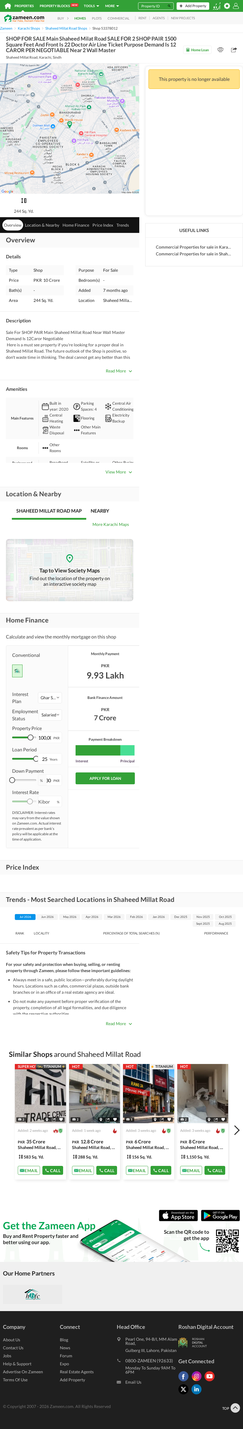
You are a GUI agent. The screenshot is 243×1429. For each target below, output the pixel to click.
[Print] (220, 50)
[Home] (8, 6)
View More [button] (115, 471)
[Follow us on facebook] (184, 1381)
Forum (66, 1355)
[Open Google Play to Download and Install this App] (220, 1219)
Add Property (72, 1379)
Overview (13, 225)
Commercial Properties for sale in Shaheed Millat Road (194, 253)
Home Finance (76, 225)
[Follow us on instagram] (197, 1381)
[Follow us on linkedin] (197, 1394)
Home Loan (200, 50)
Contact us (13, 1347)
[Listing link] (40, 1122)
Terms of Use (15, 1379)
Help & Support (17, 1363)
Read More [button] (116, 370)
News (65, 1347)
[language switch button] (216, 6)
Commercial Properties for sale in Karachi (194, 246)
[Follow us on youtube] (211, 1381)
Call (55, 1170)
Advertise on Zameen (23, 1371)
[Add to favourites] (61, 1119)
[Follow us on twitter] (184, 1394)
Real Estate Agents (77, 1371)
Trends (122, 225)
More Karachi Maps (110, 524)
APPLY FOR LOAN (105, 778)
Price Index (102, 225)
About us (11, 1339)
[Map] (47, 1119)
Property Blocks (58, 6)
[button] (50, 697)
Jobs (7, 1355)
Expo (64, 1363)
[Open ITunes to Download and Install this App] (180, 1219)
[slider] (30, 737)
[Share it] (54, 1119)
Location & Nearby (42, 225)
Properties (24, 6)
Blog (64, 1339)
